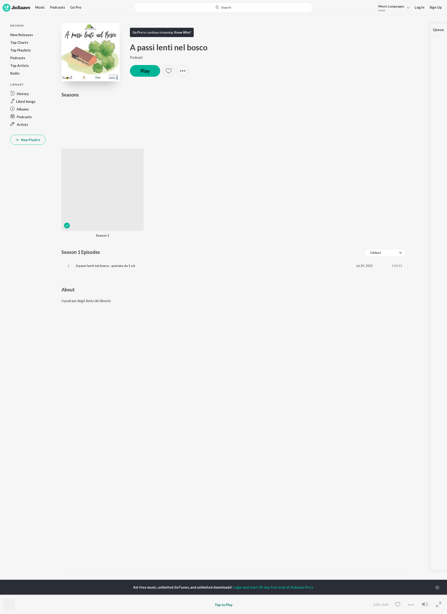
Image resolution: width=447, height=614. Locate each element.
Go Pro (75, 7)
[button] (393, 7)
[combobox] (223, 7)
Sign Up (436, 7)
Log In (419, 7)
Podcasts (57, 7)
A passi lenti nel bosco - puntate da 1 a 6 (105, 266)
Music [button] (40, 7)
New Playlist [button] (30, 140)
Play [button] (145, 71)
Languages (391, 6)
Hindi (381, 10)
